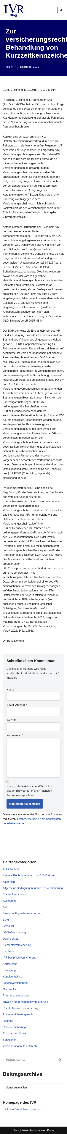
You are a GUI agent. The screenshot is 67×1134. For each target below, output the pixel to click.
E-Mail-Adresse (17, 704)
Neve (16, 1130)
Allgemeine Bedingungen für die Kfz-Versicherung (33, 888)
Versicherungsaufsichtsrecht (20, 1046)
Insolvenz (9, 951)
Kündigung (9, 970)
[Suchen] (61, 10)
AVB (5, 907)
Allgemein (9, 881)
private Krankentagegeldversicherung (25, 1001)
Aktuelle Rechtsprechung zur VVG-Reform (29, 875)
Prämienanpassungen (16, 995)
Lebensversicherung (15, 982)
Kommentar (15, 735)
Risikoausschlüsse (14, 1033)
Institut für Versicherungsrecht (21, 1109)
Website (11, 720)
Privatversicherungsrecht (18, 1014)
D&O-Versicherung (14, 932)
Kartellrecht (10, 963)
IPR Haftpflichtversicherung (19, 957)
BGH (6, 919)
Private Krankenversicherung (20, 1008)
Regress (8, 1020)
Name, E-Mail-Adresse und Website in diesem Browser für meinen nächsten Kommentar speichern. (30, 791)
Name (11, 689)
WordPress (47, 1130)
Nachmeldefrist (12, 989)
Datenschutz (10, 938)
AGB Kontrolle (11, 869)
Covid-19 (8, 925)
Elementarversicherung (17, 944)
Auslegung (9, 900)
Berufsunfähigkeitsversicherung (22, 913)
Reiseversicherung (14, 1027)
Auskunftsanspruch (14, 894)
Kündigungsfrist (12, 976)
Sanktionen (9, 1039)
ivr (12, 66)
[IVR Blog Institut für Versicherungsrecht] (14, 10)
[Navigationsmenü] (53, 10)
